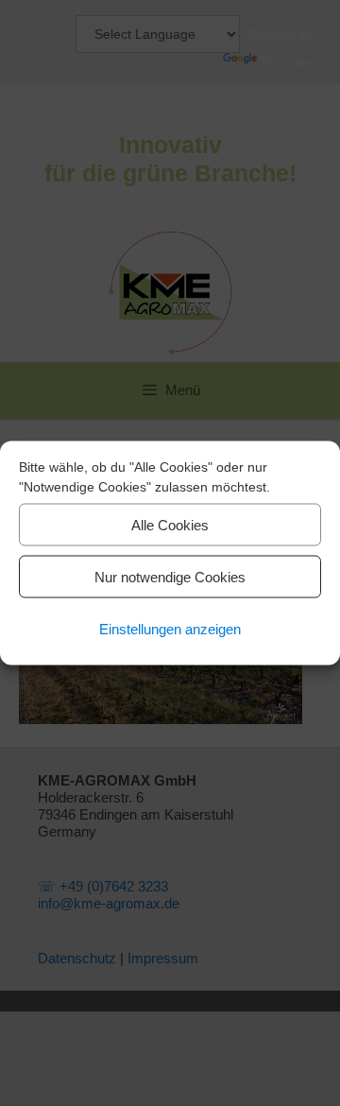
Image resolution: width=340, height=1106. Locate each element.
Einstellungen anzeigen (170, 628)
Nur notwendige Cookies (170, 576)
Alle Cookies (170, 524)
